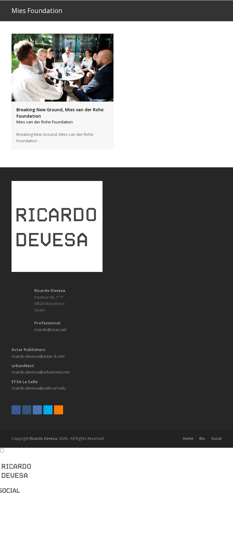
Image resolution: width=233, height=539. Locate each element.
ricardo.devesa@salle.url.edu (39, 388)
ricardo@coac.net (50, 329)
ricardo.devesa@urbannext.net (40, 372)
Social (216, 438)
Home (188, 438)
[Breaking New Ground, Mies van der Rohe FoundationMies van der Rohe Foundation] (62, 98)
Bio (202, 438)
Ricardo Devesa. (44, 438)
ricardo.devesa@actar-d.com (38, 356)
